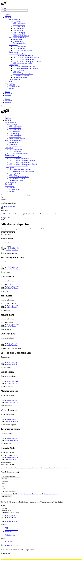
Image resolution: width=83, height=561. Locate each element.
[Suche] (29, 195)
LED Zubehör (17, 72)
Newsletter (8, 93)
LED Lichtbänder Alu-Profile (22, 63)
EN (5, 8)
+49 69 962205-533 (12, 286)
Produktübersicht (14, 19)
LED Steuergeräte (18, 70)
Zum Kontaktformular (8, 206)
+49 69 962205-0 (9, 516)
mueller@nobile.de (12, 345)
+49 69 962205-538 (12, 248)
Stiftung (11, 88)
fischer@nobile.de (12, 288)
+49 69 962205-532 (12, 457)
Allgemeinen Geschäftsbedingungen (26, 494)
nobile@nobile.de (11, 521)
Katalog (7, 14)
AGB (6, 528)
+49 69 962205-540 (12, 324)
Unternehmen (9, 83)
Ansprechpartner (14, 86)
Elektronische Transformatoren (23, 74)
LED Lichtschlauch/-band (17, 54)
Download (8, 81)
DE (2, 8)
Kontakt (7, 92)
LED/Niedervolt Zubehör (21, 76)
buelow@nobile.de (12, 250)
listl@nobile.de (11, 326)
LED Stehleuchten (19, 48)
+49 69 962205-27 (12, 438)
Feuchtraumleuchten (19, 43)
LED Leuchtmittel (19, 34)
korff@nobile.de (11, 307)
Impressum (8, 95)
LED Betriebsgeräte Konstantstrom (24, 66)
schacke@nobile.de (12, 402)
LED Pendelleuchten (19, 23)
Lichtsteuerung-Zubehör (20, 77)
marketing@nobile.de (13, 269)
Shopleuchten (17, 39)
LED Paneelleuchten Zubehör (22, 50)
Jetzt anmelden (5, 217)
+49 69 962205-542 (12, 381)
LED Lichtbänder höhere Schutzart (24, 59)
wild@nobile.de (11, 459)
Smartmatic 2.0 (14, 52)
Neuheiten (8, 16)
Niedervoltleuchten (19, 32)
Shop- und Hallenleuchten (17, 37)
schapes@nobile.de (12, 421)
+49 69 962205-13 (12, 362)
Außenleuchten (18, 30)
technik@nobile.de (12, 440)
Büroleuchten (13, 45)
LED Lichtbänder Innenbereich (23, 56)
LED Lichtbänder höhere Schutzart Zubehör (27, 61)
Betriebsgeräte (13, 65)
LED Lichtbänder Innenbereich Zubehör (26, 57)
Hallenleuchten (18, 41)
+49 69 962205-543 (12, 305)
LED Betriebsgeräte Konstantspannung (25, 68)
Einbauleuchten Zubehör (21, 36)
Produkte (8, 17)
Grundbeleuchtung (15, 21)
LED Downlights (18, 28)
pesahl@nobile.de (12, 383)
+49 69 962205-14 (12, 400)
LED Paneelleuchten (19, 46)
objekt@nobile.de (11, 364)
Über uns (12, 85)
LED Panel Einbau (19, 27)
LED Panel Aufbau (19, 25)
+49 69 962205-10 (12, 343)
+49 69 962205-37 (12, 267)
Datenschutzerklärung (51, 494)
